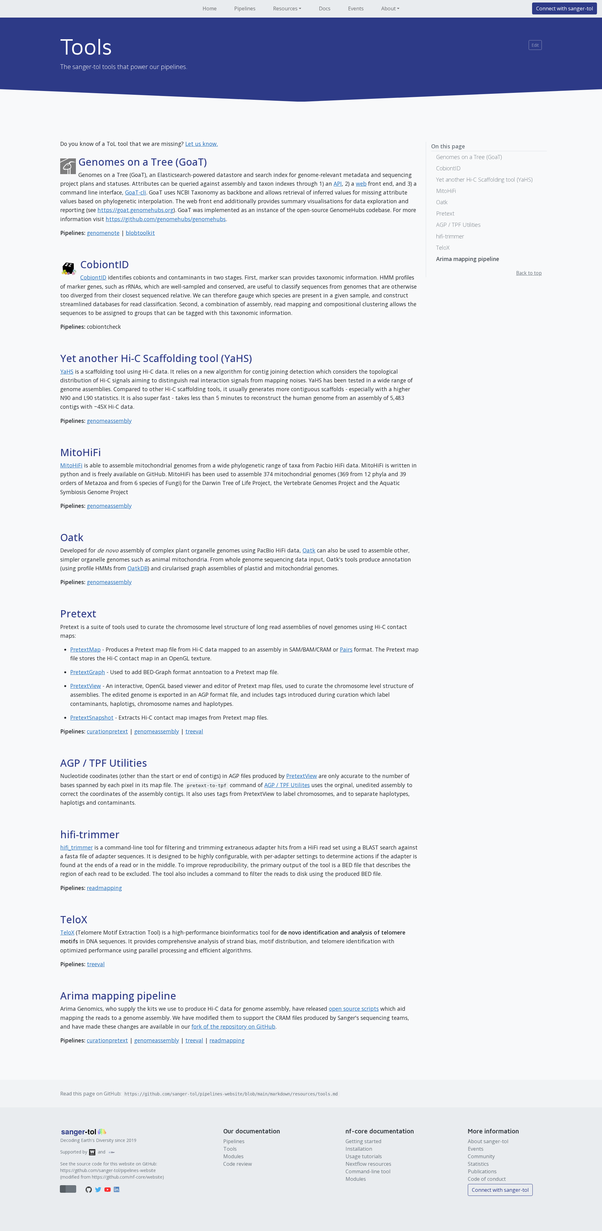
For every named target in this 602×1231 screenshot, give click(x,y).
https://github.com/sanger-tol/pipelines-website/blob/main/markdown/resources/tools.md (231, 1093)
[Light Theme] (68, 1189)
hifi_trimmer (76, 847)
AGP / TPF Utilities (458, 224)
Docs (324, 8)
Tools (230, 1148)
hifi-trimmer (450, 236)
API (338, 183)
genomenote (103, 233)
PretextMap (85, 649)
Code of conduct (487, 1178)
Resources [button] (285, 8)
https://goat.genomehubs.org (135, 210)
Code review (237, 1163)
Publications (482, 1171)
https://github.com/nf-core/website (127, 1177)
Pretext (445, 213)
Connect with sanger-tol (564, 8)
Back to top (529, 273)
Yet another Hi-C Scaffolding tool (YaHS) (484, 179)
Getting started (363, 1141)
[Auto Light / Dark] (63, 1189)
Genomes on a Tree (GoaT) (469, 157)
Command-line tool (368, 1171)
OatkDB (138, 568)
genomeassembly (109, 420)
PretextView (85, 686)
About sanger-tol (488, 1141)
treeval (194, 731)
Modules (233, 1156)
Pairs (346, 649)
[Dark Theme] (73, 1189)
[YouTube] (108, 1189)
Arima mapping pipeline (467, 259)
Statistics (478, 1163)
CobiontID (93, 277)
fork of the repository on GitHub (233, 1026)
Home (210, 8)
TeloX (67, 932)
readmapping (104, 888)
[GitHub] (89, 1189)
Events (356, 8)
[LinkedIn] (117, 1189)
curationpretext (107, 731)
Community (481, 1156)
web (361, 183)
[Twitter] (99, 1189)
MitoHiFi (71, 465)
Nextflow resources (368, 1163)
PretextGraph (87, 672)
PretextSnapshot (92, 717)
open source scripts (354, 1008)
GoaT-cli (135, 192)
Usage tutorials (364, 1156)
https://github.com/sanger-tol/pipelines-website (108, 1170)
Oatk (309, 550)
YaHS (66, 371)
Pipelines (245, 8)
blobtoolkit (140, 233)
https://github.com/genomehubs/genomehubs (166, 219)
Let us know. (201, 143)
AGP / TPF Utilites (287, 785)
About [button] (388, 8)
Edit (535, 45)
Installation (359, 1148)
